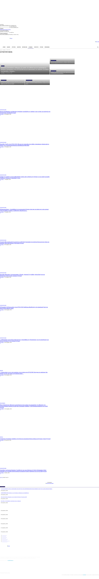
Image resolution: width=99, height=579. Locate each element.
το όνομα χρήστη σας (13, 26)
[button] (98, 47)
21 (2, 477)
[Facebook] (97, 35)
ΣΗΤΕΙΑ (1, 370)
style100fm (2, 114)
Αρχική (1, 49)
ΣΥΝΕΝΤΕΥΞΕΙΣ (29, 80)
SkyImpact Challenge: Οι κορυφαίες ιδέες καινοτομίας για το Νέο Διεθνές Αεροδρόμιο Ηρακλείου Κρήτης (16, 530)
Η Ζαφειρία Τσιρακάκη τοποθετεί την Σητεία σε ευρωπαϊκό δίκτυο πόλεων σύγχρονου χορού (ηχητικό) (25, 438)
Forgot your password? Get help (5, 29)
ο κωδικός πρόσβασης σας (14, 27)
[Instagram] (98, 35)
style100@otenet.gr (10, 560)
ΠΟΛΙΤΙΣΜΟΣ (53, 60)
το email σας (12, 32)
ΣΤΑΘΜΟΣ (4, 49)
